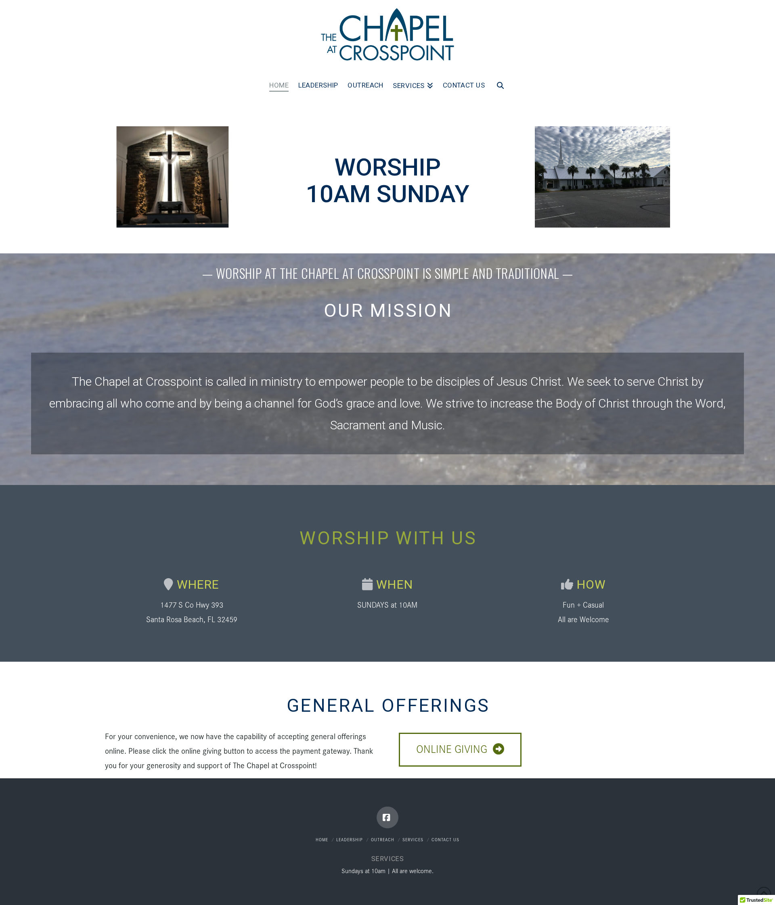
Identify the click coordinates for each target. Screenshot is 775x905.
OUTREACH (382, 839)
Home (322, 839)
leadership (349, 839)
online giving (451, 748)
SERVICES (412, 839)
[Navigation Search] (500, 88)
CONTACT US (445, 839)
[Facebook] (387, 817)
